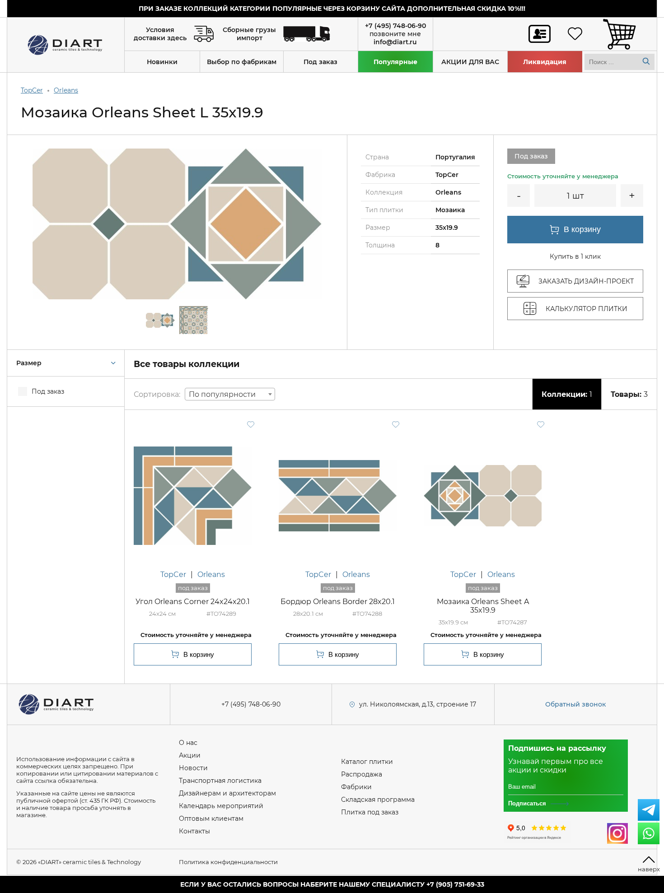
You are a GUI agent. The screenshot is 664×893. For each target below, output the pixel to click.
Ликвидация (544, 62)
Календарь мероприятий (221, 806)
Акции (190, 755)
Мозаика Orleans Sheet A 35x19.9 (483, 605)
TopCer (32, 90)
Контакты (194, 831)
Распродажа (361, 774)
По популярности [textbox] (222, 394)
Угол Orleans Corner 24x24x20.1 (193, 601)
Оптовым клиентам (211, 818)
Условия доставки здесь (160, 34)
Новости (193, 768)
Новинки (162, 62)
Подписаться (527, 803)
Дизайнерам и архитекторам (227, 793)
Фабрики (356, 787)
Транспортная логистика (220, 781)
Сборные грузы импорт (249, 34)
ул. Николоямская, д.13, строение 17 (417, 704)
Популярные (395, 62)
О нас (188, 743)
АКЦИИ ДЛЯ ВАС (470, 62)
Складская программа (378, 799)
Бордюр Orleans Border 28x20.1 (338, 601)
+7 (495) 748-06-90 (395, 26)
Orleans (66, 90)
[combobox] (230, 394)
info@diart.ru (395, 42)
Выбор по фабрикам (241, 62)
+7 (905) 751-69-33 (455, 884)
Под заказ (320, 62)
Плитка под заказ (369, 812)
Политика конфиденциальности (228, 861)
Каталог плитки (367, 762)
